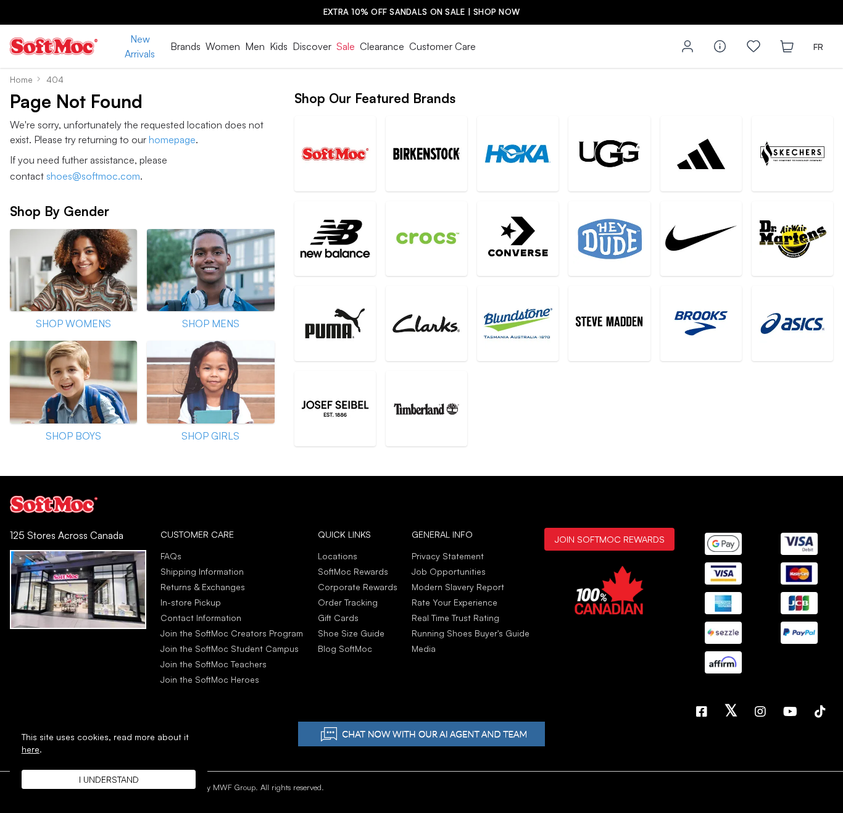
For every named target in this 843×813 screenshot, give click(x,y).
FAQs (170, 556)
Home (21, 79)
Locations (337, 556)
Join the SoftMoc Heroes (209, 679)
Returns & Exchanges (202, 587)
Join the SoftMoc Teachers (213, 664)
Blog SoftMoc (345, 648)
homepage (172, 139)
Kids (279, 46)
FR (818, 46)
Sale (345, 46)
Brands (185, 46)
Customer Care (442, 46)
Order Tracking (348, 602)
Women (223, 46)
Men (255, 46)
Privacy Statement (448, 556)
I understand (109, 779)
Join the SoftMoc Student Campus (229, 648)
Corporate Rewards (357, 587)
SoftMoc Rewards (353, 571)
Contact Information (200, 617)
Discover (312, 46)
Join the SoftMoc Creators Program (231, 633)
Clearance (382, 46)
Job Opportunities (449, 571)
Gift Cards (338, 617)
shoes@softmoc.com (93, 176)
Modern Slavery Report (458, 587)
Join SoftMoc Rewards (609, 538)
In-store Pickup (190, 602)
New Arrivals (140, 46)
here (30, 749)
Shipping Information (202, 571)
